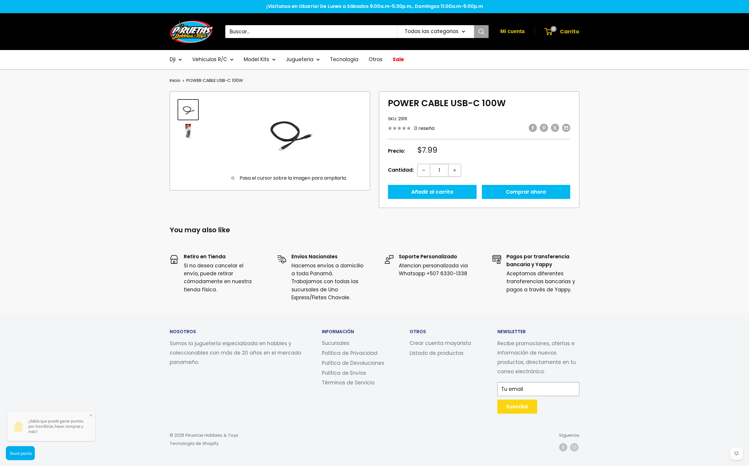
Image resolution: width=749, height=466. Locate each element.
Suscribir (517, 406)
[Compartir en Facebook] (533, 128)
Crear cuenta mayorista (440, 343)
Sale (398, 59)
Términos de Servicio (348, 382)
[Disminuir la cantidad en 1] (424, 170)
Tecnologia (344, 59)
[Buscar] (481, 31)
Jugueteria (299, 59)
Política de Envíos (344, 372)
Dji (173, 59)
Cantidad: (401, 169)
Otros (375, 59)
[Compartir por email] (566, 128)
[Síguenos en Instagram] (574, 447)
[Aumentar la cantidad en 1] (455, 170)
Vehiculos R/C (209, 59)
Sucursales (335, 343)
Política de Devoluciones (353, 363)
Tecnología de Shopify (194, 443)
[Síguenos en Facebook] (563, 447)
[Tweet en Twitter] (555, 128)
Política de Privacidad (349, 353)
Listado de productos (436, 353)
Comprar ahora (526, 191)
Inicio (175, 80)
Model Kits (256, 59)
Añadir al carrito (432, 191)
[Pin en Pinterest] (544, 128)
